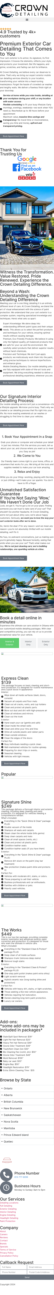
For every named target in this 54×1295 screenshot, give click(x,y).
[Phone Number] (6, 1174)
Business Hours (27, 1186)
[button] (27, 19)
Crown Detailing (23, 1284)
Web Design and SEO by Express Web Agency (22, 1287)
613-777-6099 (21, 1177)
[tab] (9, 643)
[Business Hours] (6, 1187)
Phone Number (27, 1173)
